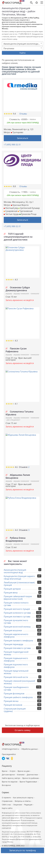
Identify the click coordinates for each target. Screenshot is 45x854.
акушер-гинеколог (22, 293)
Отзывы (23, 113)
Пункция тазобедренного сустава (16, 688)
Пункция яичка (11, 701)
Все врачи (6, 785)
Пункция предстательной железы (16, 672)
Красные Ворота (20, 205)
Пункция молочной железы (17, 626)
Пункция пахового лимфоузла (18, 640)
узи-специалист (13, 420)
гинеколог (35, 293)
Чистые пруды (12, 214)
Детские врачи (8, 774)
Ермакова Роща (28, 214)
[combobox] (22, 44)
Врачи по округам (9, 781)
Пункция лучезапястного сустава (16, 621)
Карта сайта (7, 808)
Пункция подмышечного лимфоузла (16, 659)
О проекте (6, 797)
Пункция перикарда (13, 644)
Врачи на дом (24, 771)
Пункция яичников (13, 704)
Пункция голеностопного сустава (16, 604)
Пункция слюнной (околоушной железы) (19, 682)
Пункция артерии (12, 588)
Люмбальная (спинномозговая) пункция (19, 583)
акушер (9, 293)
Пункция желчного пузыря (17, 609)
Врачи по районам (30, 778)
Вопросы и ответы (23, 801)
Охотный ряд (11, 208)
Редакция (28, 804)
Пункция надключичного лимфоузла (16, 635)
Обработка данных (29, 749)
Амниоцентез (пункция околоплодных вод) (15, 571)
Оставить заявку (22, 730)
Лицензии (17, 804)
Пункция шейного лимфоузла (18, 697)
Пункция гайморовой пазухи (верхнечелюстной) (18, 597)
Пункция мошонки (13, 630)
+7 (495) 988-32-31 (12, 144)
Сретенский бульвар (29, 208)
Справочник (7, 801)
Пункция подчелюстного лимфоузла (16, 665)
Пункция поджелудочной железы (16, 653)
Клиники (20, 774)
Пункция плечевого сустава (17, 648)
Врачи (4, 771)
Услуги (12, 771)
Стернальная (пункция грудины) (15, 710)
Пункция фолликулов (14, 693)
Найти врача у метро (11, 778)
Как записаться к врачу (23, 797)
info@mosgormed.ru (10, 749)
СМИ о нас (6, 804)
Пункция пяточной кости (16, 677)
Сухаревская (11, 211)
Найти (23, 52)
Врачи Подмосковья (28, 781)
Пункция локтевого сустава (17, 616)
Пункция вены (11, 592)
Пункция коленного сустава (17, 612)
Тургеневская (25, 211)
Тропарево (17, 132)
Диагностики (32, 774)
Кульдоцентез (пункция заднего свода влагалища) (19, 577)
